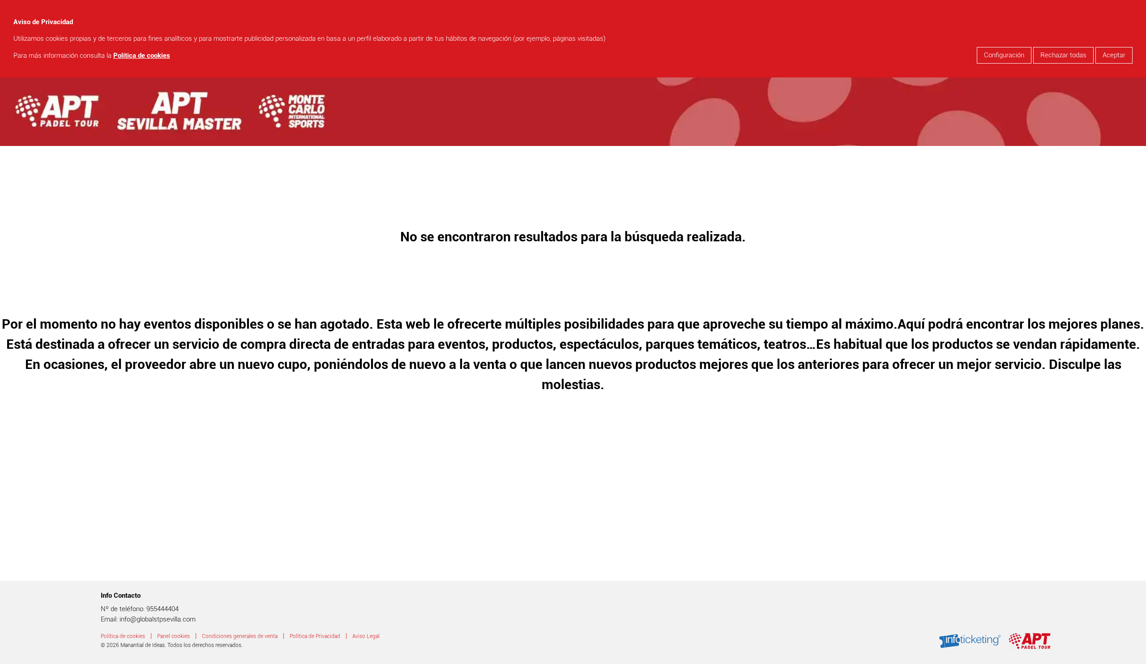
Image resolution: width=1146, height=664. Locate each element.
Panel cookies (173, 636)
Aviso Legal (366, 636)
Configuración (1004, 55)
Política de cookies (141, 55)
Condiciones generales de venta (240, 636)
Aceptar (1114, 55)
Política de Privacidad (315, 636)
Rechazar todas (1063, 55)
